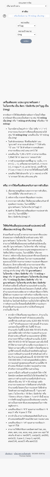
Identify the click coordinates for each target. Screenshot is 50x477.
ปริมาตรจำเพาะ (26, 194)
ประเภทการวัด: (25, 3)
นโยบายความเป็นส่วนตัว (22, 454)
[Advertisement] (25, 72)
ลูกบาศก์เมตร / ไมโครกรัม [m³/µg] (23, 207)
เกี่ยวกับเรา (9, 454)
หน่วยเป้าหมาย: (25, 31)
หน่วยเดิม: (25, 22)
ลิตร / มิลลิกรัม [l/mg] (17, 217)
